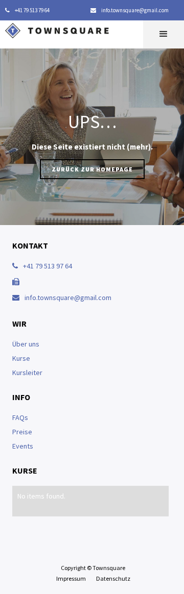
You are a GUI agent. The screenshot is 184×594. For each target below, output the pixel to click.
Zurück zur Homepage (92, 169)
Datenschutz (113, 578)
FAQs (20, 417)
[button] (163, 34)
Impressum (71, 578)
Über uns (25, 344)
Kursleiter (27, 372)
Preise (22, 431)
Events (22, 446)
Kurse (21, 358)
